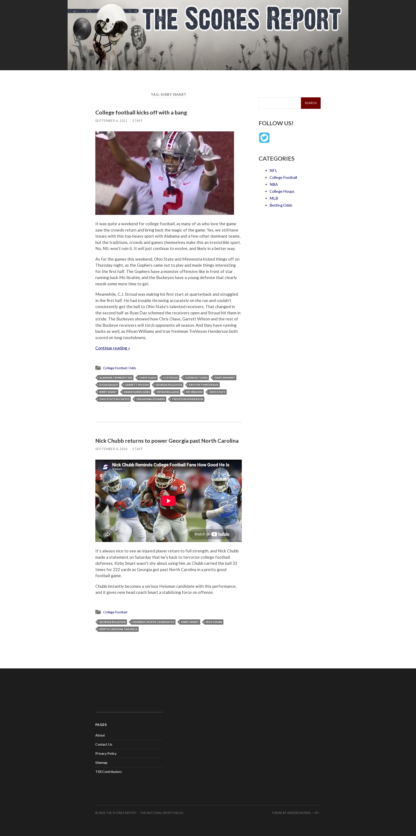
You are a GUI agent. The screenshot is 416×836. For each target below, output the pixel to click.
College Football (115, 368)
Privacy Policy (106, 753)
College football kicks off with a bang (141, 112)
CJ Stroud (170, 377)
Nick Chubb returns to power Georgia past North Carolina (167, 440)
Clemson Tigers (196, 377)
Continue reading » (112, 347)
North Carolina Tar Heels (118, 629)
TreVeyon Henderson (187, 399)
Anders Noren (298, 813)
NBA (274, 184)
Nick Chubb (214, 622)
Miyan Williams (168, 392)
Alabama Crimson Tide (115, 377)
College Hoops (282, 191)
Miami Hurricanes (137, 392)
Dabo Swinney (224, 377)
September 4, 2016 (111, 449)
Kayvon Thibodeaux (203, 384)
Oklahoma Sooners (150, 399)
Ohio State (217, 392)
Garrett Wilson (137, 384)
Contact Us (103, 744)
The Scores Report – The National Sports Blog (145, 813)
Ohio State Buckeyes (114, 399)
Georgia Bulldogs (169, 384)
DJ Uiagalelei (108, 384)
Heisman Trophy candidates (153, 622)
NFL (273, 170)
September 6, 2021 (111, 120)
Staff (138, 120)
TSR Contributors (108, 771)
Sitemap (101, 762)
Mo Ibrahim (194, 392)
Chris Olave (147, 377)
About (100, 735)
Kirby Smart (108, 392)
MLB (274, 198)
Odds (132, 368)
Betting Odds (281, 205)
